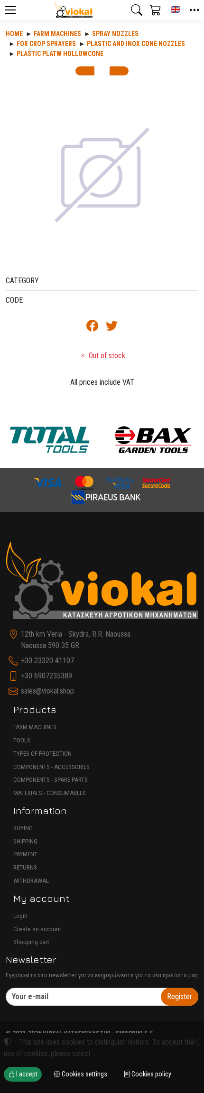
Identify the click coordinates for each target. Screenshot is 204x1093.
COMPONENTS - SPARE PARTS (50, 779)
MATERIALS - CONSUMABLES (49, 793)
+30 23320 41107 (47, 660)
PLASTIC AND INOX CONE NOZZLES (136, 43)
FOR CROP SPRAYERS (46, 43)
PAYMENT (25, 854)
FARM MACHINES (34, 727)
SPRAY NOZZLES (115, 33)
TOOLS (21, 740)
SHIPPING (25, 841)
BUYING (23, 828)
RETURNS (25, 867)
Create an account (37, 929)
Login (20, 915)
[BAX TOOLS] (153, 439)
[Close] (195, 1041)
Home (14, 33)
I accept (26, 1074)
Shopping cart (31, 941)
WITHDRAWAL (31, 880)
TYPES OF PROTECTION (42, 753)
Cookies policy (150, 1074)
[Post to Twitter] (112, 327)
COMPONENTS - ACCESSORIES (51, 766)
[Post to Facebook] (92, 327)
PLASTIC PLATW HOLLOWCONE (60, 53)
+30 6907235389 (46, 675)
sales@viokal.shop (47, 690)
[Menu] (10, 10)
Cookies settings (83, 1074)
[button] (136, 10)
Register (179, 996)
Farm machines (57, 33)
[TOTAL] (50, 439)
